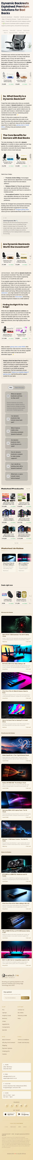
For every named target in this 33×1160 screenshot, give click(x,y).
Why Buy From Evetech (8, 1042)
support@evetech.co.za (10, 1078)
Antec (25, 1127)
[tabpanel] (16, 436)
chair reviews (29, 32)
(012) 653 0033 (7, 1069)
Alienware (13, 1127)
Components (6, 1027)
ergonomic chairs (13, 32)
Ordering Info (6, 1051)
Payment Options (7, 1048)
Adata (6, 1127)
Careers (4, 1054)
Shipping (4, 1045)
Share (5, 32)
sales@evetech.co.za (9, 1076)
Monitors (4, 1018)
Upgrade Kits (5, 1024)
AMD (19, 1127)
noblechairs (4, 293)
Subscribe (25, 998)
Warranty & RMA (22, 1015)
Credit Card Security (23, 1042)
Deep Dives (5, 30)
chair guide (21, 32)
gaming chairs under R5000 (17, 347)
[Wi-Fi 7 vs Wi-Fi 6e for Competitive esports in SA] (24, 558)
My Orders (20, 1012)
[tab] (10, 387)
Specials (4, 1030)
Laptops (4, 1012)
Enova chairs (18, 296)
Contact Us (20, 1010)
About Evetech (6, 1039)
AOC (30, 1127)
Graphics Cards (6, 1015)
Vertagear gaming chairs (22, 209)
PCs (3, 1010)
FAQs (19, 1018)
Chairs (4, 1021)
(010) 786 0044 (7, 1067)
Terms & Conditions (23, 1039)
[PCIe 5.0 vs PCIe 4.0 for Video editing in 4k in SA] (9, 558)
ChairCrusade (26, 30)
